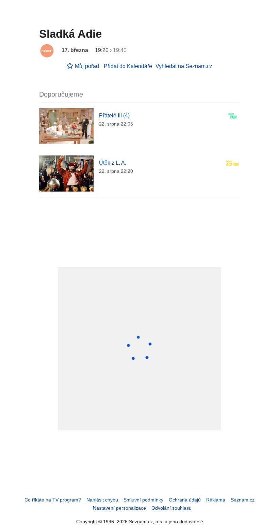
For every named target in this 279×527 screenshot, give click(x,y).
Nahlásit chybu (102, 500)
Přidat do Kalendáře (128, 66)
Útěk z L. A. (112, 163)
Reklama (215, 500)
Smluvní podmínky (143, 500)
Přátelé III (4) (114, 115)
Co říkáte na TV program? (52, 500)
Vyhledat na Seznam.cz (183, 66)
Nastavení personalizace (119, 508)
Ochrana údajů (185, 500)
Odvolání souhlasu (171, 508)
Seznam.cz (243, 500)
